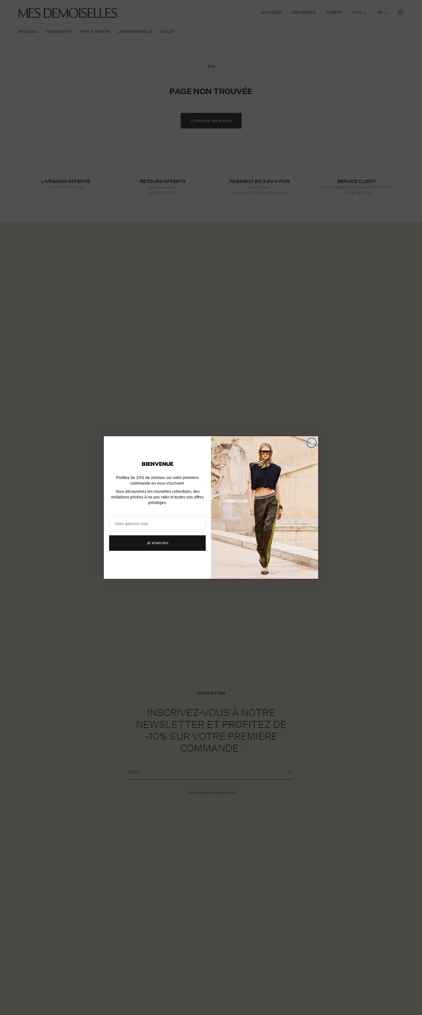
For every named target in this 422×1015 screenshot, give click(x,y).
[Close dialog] (311, 443)
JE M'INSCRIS (157, 543)
